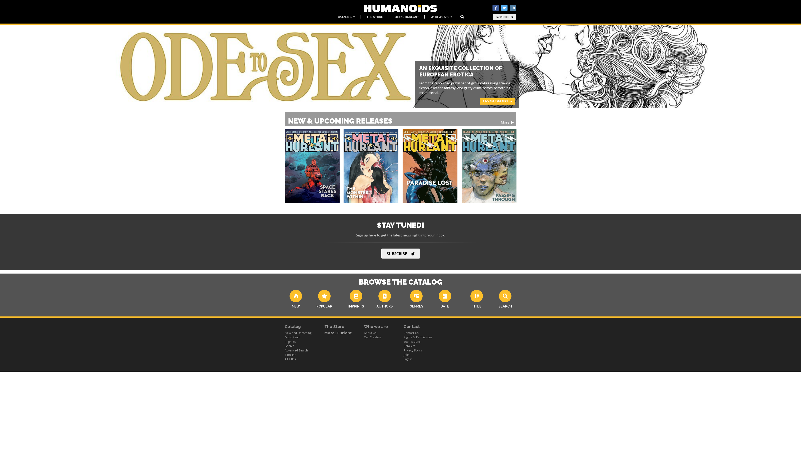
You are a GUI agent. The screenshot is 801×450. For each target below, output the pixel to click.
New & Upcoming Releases (399, 121)
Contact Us (411, 333)
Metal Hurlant (406, 17)
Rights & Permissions (418, 337)
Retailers (409, 346)
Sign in (408, 359)
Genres (289, 346)
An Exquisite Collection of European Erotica (460, 71)
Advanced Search (296, 350)
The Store (374, 17)
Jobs (406, 355)
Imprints (290, 342)
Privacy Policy (413, 350)
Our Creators (373, 337)
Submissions (412, 342)
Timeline (290, 355)
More (505, 122)
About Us (370, 333)
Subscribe (502, 17)
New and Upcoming (298, 333)
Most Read (292, 337)
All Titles (290, 359)
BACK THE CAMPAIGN (495, 101)
